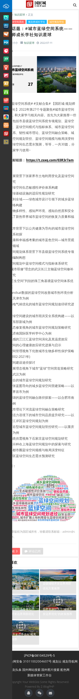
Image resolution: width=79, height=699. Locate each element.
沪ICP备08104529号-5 (39, 655)
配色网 (64, 670)
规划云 (57, 661)
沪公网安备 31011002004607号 (28, 661)
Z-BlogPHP (47, 686)
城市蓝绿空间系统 (14, 22)
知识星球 (19, 14)
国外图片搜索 (50, 670)
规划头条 (15, 670)
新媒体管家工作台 (39, 675)
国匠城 (39, 4)
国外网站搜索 (31, 670)
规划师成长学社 (36, 22)
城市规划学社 (56, 22)
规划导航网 (70, 661)
